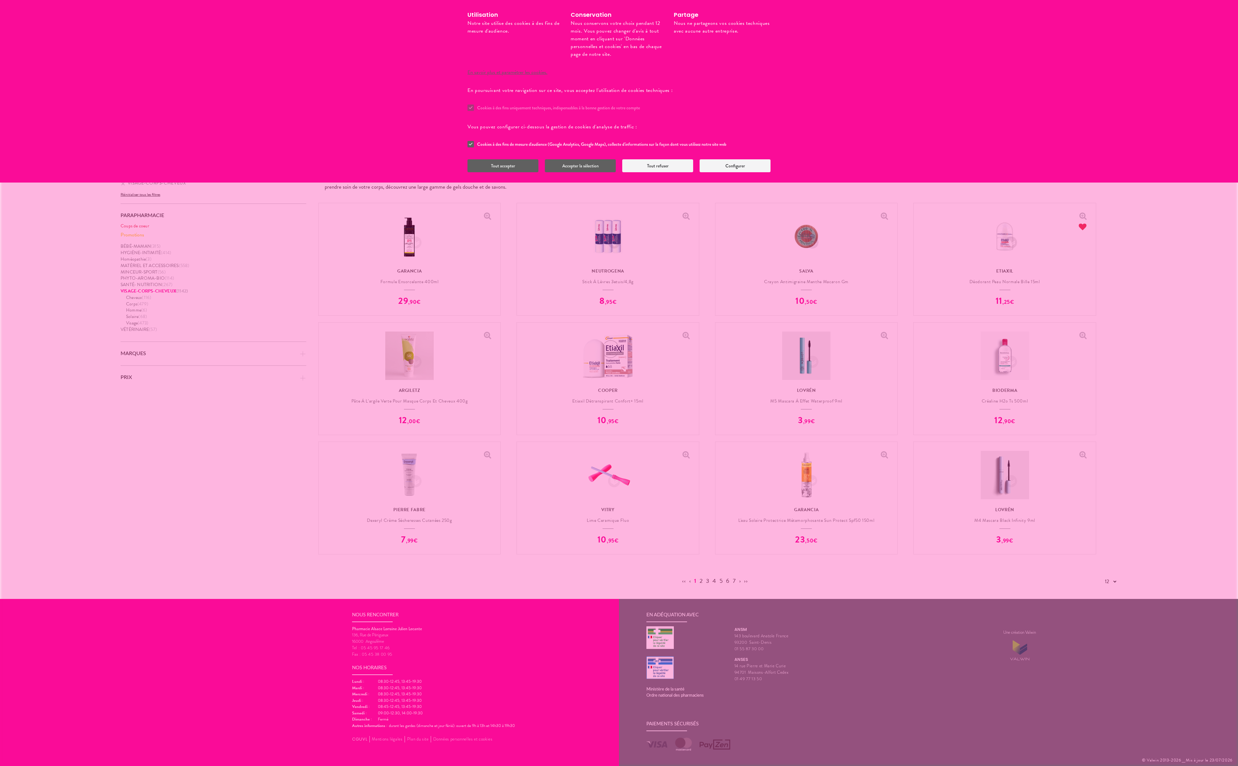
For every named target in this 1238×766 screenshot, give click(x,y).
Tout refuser (658, 166)
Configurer (735, 166)
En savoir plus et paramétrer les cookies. (507, 72)
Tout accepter (503, 166)
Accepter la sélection (580, 166)
